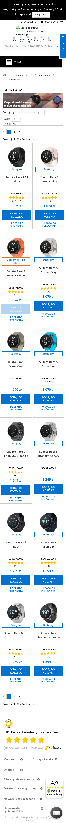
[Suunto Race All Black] (16, 522)
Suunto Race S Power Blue (48, 364)
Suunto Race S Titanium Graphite (16, 454)
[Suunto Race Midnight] (48, 522)
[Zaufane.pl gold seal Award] (9, 724)
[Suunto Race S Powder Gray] (48, 247)
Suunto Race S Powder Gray (48, 270)
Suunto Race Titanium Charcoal (48, 635)
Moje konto (11, 759)
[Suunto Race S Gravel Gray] (16, 341)
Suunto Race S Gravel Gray (16, 364)
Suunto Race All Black (16, 544)
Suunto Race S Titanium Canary (48, 454)
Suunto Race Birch (15, 633)
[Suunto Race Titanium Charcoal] (48, 612)
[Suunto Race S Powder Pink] (49, 157)
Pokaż (6, 118)
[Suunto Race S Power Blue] (48, 341)
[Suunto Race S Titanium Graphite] (16, 431)
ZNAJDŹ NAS (41, 14)
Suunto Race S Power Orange (16, 273)
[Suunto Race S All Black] (17, 157)
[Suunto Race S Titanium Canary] (48, 431)
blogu (34, 788)
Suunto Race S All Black (17, 179)
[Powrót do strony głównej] (4, 75)
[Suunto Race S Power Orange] (16, 247)
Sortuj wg (8, 112)
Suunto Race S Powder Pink (49, 179)
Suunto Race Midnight (48, 544)
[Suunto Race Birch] (16, 612)
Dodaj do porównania (16, 224)
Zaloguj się (29, 21)
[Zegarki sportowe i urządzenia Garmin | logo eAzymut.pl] (33, 31)
